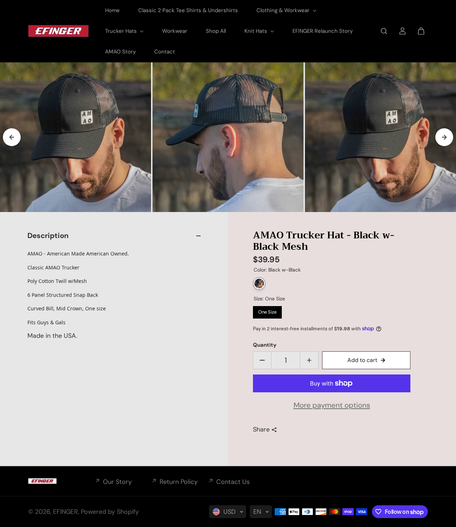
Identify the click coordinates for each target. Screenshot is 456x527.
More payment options (332, 405)
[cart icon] (421, 31)
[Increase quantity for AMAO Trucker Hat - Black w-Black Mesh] (309, 360)
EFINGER (65, 511)
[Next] (444, 137)
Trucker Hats (121, 31)
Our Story (117, 481)
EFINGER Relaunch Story (322, 31)
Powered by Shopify (110, 511)
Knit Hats (256, 31)
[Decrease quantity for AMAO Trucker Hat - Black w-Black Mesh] (262, 360)
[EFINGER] (58, 31)
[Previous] (12, 137)
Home (112, 10)
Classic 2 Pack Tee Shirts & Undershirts (188, 10)
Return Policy (179, 481)
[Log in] (402, 31)
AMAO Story (120, 51)
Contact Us (233, 481)
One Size (268, 310)
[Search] (384, 31)
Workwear (174, 31)
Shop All (216, 31)
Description (47, 235)
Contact (164, 51)
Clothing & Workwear (283, 10)
